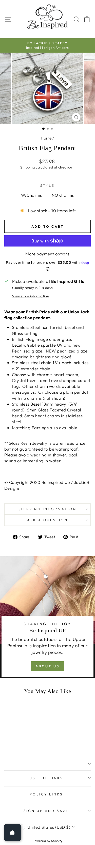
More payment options (47, 253)
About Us (47, 666)
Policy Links (46, 794)
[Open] (12, 832)
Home (46, 138)
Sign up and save (46, 811)
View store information (30, 296)
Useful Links (46, 778)
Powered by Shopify (47, 841)
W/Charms (31, 195)
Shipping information (47, 509)
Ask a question (47, 520)
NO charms (63, 195)
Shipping (27, 167)
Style (47, 185)
